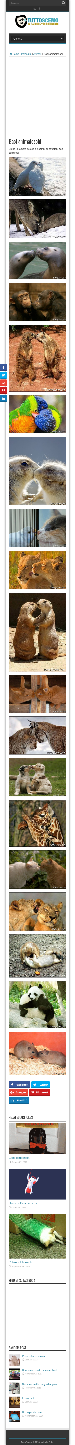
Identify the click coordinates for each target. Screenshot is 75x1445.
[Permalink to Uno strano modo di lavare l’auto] (14, 1379)
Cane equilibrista (19, 1157)
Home (15, 53)
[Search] (63, 3)
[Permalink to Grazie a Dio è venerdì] (37, 1198)
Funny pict (28, 1398)
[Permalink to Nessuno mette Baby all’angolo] (14, 1393)
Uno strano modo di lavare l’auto (40, 1370)
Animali (37, 53)
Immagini (26, 53)
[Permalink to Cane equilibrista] (37, 1153)
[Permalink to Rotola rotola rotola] (37, 1257)
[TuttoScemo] (37, 25)
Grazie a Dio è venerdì (23, 1203)
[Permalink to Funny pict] (14, 1407)
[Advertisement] (37, 95)
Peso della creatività (33, 1356)
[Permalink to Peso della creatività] (14, 1365)
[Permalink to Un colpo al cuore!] (14, 1421)
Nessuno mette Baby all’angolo (39, 1384)
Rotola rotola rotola (20, 1262)
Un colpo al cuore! (32, 1412)
